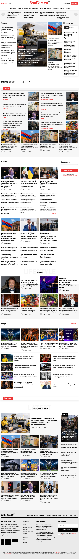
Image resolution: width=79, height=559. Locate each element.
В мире (4, 117)
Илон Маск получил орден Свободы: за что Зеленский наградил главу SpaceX (9, 184)
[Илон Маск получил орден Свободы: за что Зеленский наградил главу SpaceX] (33, 115)
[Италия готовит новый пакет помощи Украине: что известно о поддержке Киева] (30, 173)
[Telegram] (16, 540)
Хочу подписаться (68, 170)
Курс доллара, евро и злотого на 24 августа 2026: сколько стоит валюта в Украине (52, 105)
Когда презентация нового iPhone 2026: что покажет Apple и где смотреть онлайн (8, 37)
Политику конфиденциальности (70, 175)
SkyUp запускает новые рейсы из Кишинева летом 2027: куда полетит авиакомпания (48, 195)
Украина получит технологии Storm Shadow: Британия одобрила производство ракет (51, 114)
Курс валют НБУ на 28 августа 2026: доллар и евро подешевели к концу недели (47, 14)
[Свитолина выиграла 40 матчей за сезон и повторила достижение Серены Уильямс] (7, 376)
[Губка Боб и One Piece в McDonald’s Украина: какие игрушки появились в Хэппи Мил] (72, 125)
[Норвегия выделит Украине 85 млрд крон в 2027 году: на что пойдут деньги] (49, 173)
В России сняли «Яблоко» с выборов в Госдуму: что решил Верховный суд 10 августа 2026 (9, 263)
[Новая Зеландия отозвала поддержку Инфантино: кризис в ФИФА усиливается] (7, 367)
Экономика (51, 63)
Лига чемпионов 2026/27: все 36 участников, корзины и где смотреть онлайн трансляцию (10, 345)
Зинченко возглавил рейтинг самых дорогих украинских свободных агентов (24, 358)
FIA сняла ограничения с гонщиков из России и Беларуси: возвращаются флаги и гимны (64, 367)
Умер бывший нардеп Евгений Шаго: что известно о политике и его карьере (29, 256)
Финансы (5, 108)
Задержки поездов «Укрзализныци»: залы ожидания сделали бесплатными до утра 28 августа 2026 (62, 15)
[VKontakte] (6, 543)
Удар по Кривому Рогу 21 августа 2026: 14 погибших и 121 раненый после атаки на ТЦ (70, 35)
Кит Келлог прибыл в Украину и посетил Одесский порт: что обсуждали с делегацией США (29, 249)
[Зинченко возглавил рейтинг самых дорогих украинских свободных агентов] (7, 358)
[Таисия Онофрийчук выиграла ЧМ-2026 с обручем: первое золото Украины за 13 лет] (45, 358)
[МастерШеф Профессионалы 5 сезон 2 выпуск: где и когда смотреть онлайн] (10, 300)
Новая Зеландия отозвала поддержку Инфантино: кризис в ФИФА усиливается (25, 367)
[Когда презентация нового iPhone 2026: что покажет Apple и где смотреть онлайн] (10, 465)
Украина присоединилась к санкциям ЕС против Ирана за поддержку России (28, 201)
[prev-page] (3, 14)
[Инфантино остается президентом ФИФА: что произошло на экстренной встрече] (45, 385)
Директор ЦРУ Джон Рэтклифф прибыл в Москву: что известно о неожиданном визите (29, 235)
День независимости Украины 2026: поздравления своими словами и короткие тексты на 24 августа (70, 44)
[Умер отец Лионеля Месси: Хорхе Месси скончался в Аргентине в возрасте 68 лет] (45, 376)
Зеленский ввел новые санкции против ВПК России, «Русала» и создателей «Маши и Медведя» (70, 65)
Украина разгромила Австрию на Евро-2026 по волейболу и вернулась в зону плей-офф (49, 345)
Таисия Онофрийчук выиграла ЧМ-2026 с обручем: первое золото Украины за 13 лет (64, 358)
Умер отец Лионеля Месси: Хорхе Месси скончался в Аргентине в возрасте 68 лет (63, 376)
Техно (42, 118)
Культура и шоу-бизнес (47, 99)
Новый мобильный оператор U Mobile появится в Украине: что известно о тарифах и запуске (29, 475)
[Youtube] (9, 543)
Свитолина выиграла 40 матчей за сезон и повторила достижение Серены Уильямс (25, 376)
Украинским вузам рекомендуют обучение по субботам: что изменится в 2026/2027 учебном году (49, 497)
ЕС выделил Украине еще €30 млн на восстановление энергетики (29, 263)
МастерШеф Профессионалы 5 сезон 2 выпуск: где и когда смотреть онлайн (9, 310)
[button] (11, 3)
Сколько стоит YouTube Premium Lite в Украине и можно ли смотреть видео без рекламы (10, 497)
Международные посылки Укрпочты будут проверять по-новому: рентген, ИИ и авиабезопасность (31, 53)
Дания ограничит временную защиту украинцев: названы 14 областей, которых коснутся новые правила (48, 236)
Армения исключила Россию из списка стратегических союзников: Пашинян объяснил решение (55, 42)
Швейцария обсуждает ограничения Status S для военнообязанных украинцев (28, 195)
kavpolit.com (8, 553)
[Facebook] (71, 82)
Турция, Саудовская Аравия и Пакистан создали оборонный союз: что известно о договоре (48, 209)
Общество (5, 99)
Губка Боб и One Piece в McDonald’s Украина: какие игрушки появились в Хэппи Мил (52, 124)
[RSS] (13, 540)
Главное (21, 46)
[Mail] (9, 540)
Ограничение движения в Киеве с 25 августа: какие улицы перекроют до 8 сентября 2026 (14, 95)
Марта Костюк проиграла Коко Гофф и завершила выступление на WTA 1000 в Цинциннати (70, 72)
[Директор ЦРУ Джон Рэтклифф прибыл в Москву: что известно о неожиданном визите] (30, 224)
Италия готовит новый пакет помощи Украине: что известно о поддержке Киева (29, 184)
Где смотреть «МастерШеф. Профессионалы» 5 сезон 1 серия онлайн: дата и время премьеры (68, 310)
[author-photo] (2, 151)
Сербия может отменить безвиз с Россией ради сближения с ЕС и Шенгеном (10, 209)
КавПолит (58, 552)
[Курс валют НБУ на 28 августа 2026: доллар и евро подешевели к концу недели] (55, 54)
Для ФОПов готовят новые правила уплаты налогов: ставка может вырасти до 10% (48, 256)
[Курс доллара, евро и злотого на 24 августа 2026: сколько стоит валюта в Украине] (72, 106)
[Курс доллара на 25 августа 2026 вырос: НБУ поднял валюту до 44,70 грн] (33, 106)
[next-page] (76, 14)
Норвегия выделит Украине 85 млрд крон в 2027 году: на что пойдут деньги (48, 184)
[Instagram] (73, 82)
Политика (50, 37)
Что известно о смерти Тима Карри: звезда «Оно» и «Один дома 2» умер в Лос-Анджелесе (52, 95)
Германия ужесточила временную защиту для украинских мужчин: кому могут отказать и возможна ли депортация (48, 202)
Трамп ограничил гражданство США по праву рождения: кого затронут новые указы (48, 263)
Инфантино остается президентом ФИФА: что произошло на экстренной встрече (64, 385)
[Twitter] (76, 82)
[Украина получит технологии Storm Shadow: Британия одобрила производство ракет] (72, 115)
